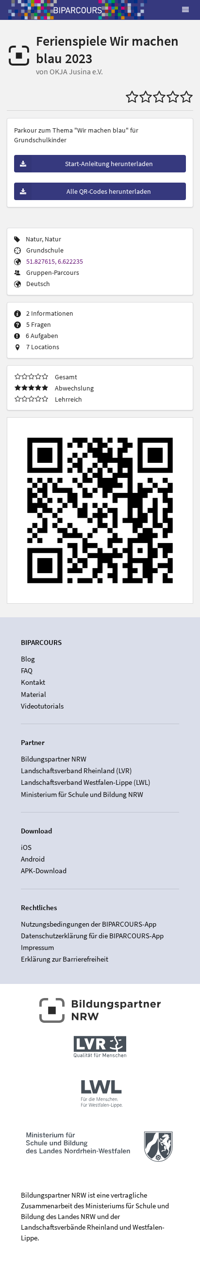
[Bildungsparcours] (77, 9)
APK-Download (44, 870)
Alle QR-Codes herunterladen (109, 191)
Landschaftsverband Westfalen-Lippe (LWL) (85, 782)
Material (33, 694)
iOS (26, 847)
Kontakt (33, 682)
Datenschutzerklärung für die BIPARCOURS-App (92, 935)
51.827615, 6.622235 (54, 261)
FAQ (27, 670)
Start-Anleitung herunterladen (109, 163)
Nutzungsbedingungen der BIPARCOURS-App (88, 924)
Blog (28, 659)
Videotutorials (42, 706)
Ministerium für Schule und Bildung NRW (82, 794)
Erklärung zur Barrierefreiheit (64, 959)
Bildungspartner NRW (53, 759)
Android (33, 859)
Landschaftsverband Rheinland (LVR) (76, 770)
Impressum (37, 947)
